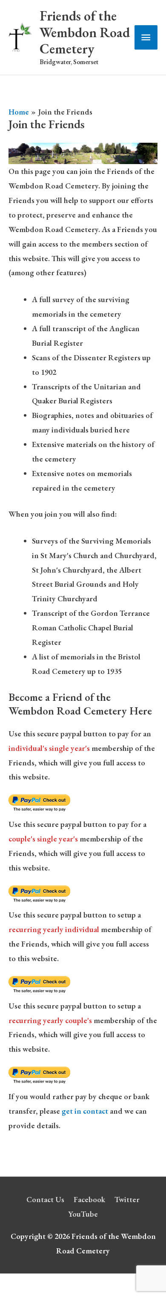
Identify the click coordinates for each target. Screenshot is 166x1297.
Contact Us (45, 1199)
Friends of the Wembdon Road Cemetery (85, 32)
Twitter (127, 1199)
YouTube (83, 1214)
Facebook (89, 1199)
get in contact (85, 1111)
